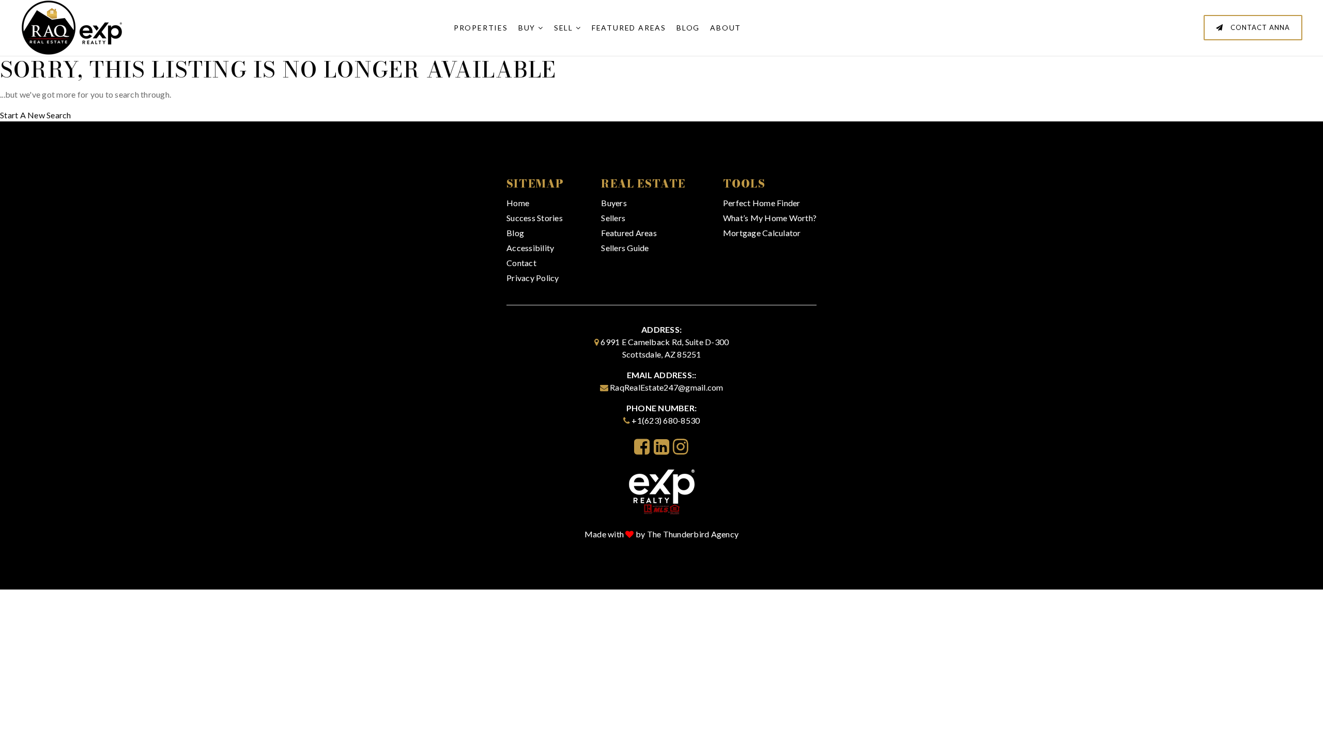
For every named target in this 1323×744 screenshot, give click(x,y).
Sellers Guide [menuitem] (625, 248)
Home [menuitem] (517, 203)
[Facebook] (642, 446)
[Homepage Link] (72, 27)
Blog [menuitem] (688, 27)
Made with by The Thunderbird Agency (661, 534)
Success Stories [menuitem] (534, 218)
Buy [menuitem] (528, 27)
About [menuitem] (725, 27)
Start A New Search (35, 115)
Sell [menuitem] (565, 27)
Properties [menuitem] (481, 27)
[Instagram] (680, 446)
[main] (661, 60)
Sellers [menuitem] (613, 218)
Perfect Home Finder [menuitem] (762, 203)
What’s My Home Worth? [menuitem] (770, 218)
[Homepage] (662, 490)
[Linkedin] (661, 446)
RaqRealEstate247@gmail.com (667, 387)
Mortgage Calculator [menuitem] (762, 233)
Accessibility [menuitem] (530, 248)
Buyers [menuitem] (614, 203)
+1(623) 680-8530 (666, 420)
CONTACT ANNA (1259, 27)
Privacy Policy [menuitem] (532, 278)
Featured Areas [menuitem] (629, 27)
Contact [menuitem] (521, 263)
